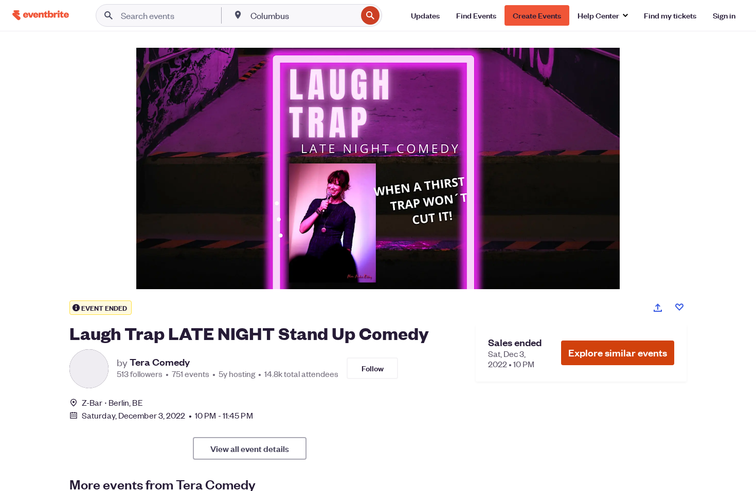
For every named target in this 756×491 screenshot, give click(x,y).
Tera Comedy (160, 362)
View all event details (249, 448)
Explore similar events (617, 352)
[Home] (40, 15)
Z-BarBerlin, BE (112, 402)
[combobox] (302, 15)
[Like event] (679, 307)
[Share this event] (657, 307)
